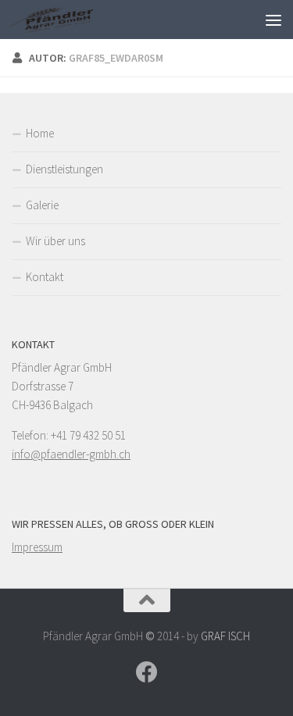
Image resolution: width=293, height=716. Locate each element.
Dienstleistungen (64, 169)
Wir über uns (55, 240)
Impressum (37, 547)
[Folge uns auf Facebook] (147, 672)
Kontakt (44, 276)
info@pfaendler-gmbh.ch (71, 454)
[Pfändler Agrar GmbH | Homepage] (66, 19)
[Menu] (273, 19)
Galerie (42, 205)
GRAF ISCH (225, 636)
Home (40, 133)
